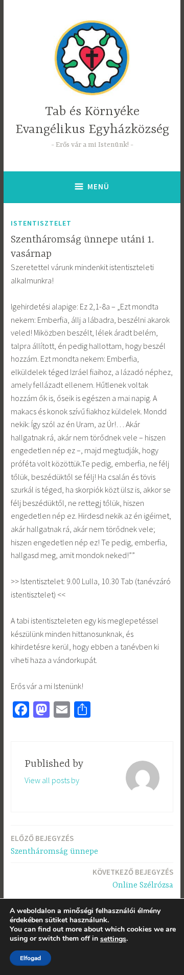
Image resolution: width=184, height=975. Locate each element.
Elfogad (30, 958)
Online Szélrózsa (133, 878)
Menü (98, 186)
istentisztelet (41, 223)
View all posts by (52, 780)
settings (113, 939)
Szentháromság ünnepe (54, 844)
